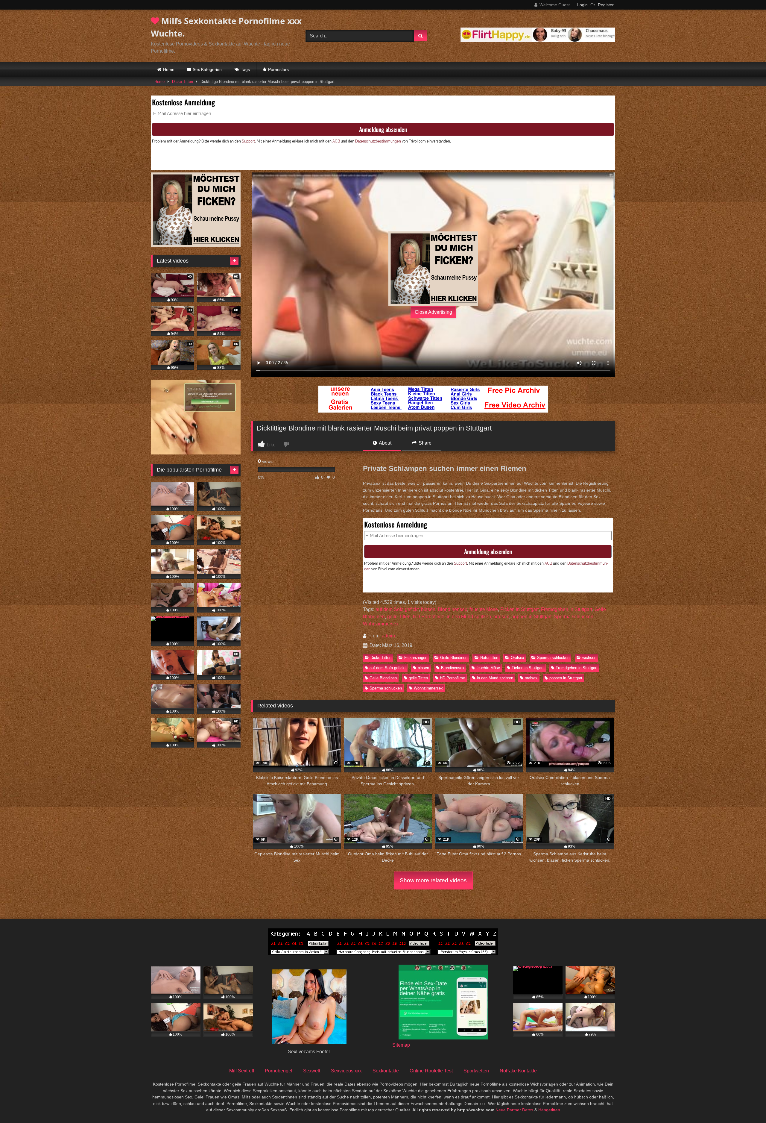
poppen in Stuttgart (531, 616)
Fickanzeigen (415, 657)
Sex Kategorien (207, 69)
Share (424, 442)
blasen (428, 609)
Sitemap (401, 1045)
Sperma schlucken (573, 616)
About (384, 442)
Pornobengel (278, 1070)
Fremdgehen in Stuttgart (566, 609)
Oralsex (517, 657)
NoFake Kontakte (518, 1070)
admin (388, 635)
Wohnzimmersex (381, 623)
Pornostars (278, 69)
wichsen (589, 657)
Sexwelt (311, 1070)
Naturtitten (489, 657)
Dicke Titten (182, 81)
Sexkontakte (386, 1070)
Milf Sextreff (241, 1070)
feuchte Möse (483, 609)
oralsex (501, 616)
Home (168, 69)
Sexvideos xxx (346, 1070)
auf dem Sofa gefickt (397, 609)
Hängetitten (549, 1109)
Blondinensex (452, 609)
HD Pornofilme (428, 616)
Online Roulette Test (431, 1070)
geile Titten (399, 616)
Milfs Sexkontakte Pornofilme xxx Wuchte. (226, 27)
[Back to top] (747, 1105)
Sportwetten (476, 1070)
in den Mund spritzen (469, 616)
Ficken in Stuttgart (519, 609)
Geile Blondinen (453, 657)
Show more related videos (433, 880)
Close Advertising (433, 312)
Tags (245, 69)
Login (582, 4)
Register (606, 4)
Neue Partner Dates (514, 1109)
